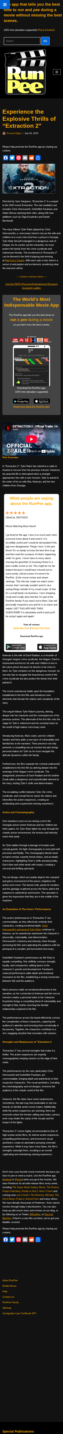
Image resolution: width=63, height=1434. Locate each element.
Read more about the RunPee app (31, 406)
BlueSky (6, 1218)
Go (45, 41)
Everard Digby (14, 133)
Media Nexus (9, 1285)
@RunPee (34, 1214)
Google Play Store (41, 628)
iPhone (41, 30)
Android (50, 30)
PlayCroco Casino (14, 260)
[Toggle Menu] (5, 4)
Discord (48, 1214)
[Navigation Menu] (57, 72)
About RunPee (10, 1280)
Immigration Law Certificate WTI (19, 1313)
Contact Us (8, 1296)
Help (4, 1291)
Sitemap (6, 1307)
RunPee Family (10, 1302)
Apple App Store (21, 628)
